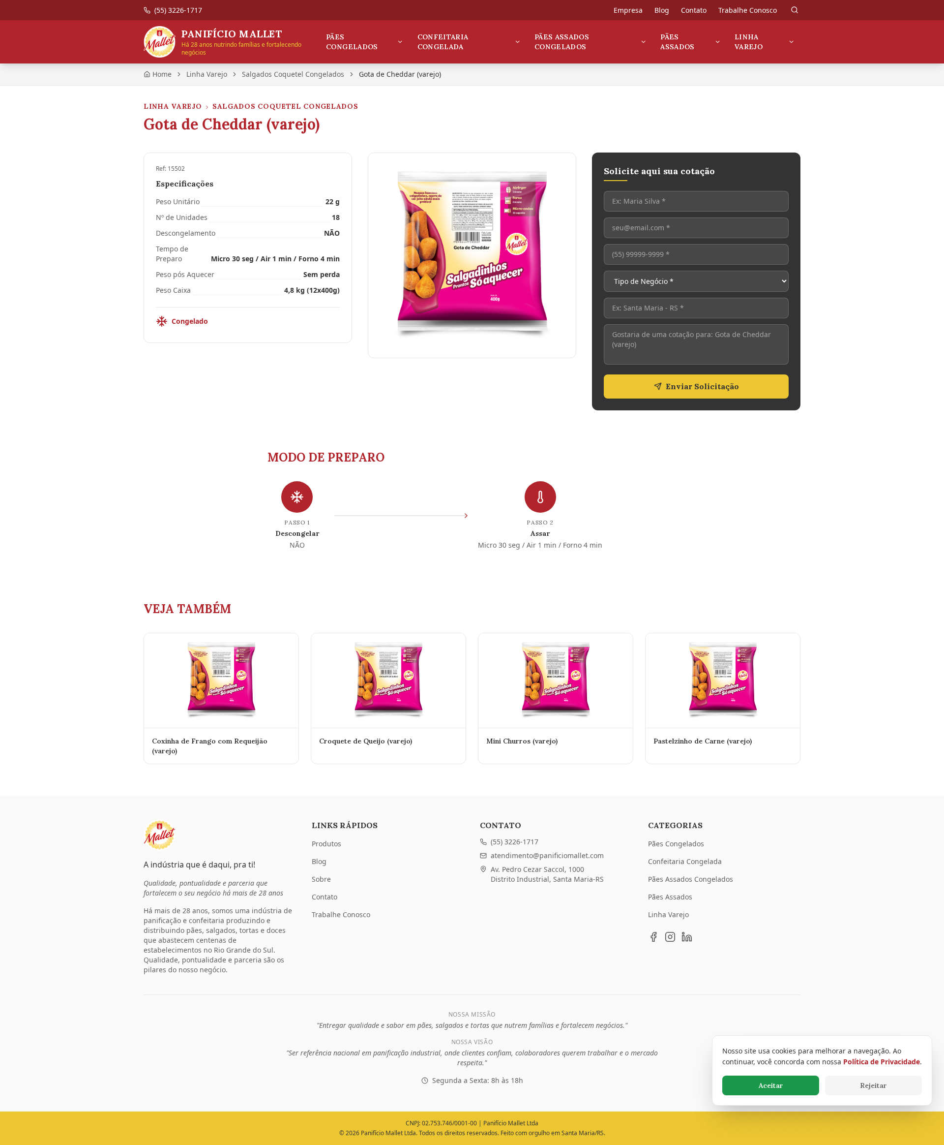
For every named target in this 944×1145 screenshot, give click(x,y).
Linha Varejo (749, 41)
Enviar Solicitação (702, 386)
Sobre (321, 879)
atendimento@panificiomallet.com (547, 855)
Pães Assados (677, 41)
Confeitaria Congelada (443, 41)
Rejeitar (873, 1085)
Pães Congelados (352, 41)
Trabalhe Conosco (747, 10)
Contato (694, 10)
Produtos (326, 843)
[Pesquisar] (794, 10)
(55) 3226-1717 (514, 841)
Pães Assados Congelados (561, 41)
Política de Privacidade (881, 1061)
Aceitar (771, 1085)
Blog (661, 10)
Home (162, 74)
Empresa (628, 10)
